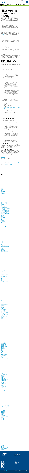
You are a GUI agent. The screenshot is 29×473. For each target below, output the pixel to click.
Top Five (15, 164)
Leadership (2, 183)
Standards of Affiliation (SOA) (5, 405)
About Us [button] (5, 5)
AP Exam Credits (3, 221)
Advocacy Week (3, 218)
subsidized (2, 413)
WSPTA (3, 3)
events (2, 279)
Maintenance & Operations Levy (5, 335)
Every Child (2, 280)
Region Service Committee (4, 379)
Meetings (2, 339)
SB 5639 (16, 53)
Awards (2, 228)
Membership (2, 4)
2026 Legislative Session (4, 212)
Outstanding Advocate (4, 364)
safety (1, 384)
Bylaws (2, 243)
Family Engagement (23, 4)
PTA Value (2, 373)
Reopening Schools (3, 380)
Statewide (2, 409)
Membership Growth (3, 345)
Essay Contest (3, 277)
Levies (1, 332)
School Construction (3, 386)
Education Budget (3, 270)
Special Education (3, 191)
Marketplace (2, 337)
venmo (2, 438)
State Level (2, 408)
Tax (1, 420)
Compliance (2, 253)
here (8, 151)
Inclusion (2, 315)
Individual (2, 317)
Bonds (1, 240)
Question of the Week (4, 374)
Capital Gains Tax (3, 245)
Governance (2, 181)
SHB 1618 (5, 124)
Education (7, 162)
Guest (1, 306)
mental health (2, 347)
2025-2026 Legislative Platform (5, 210)
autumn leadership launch (4, 226)
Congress (2, 254)
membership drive (3, 343)
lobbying (2, 334)
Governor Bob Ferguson (4, 302)
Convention (2, 255)
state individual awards (4, 407)
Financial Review (3, 291)
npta (1, 356)
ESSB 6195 (2, 278)
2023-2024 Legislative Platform (5, 204)
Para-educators (3, 368)
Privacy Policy (23, 470)
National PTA (2, 351)
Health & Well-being (16, 162)
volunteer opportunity (4, 441)
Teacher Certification (4, 422)
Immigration (2, 313)
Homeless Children (3, 311)
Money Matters (3, 348)
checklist (2, 248)
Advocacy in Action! (3, 217)
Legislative (2, 184)
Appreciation (2, 222)
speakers (2, 398)
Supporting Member (3, 418)
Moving (2, 350)
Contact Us (2, 460)
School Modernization (4, 388)
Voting (1, 442)
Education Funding (3, 271)
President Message (3, 369)
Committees (2, 252)
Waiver (2, 443)
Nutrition (2, 357)
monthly (2, 349)
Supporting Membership (4, 419)
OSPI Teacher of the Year (4, 363)
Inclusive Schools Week (4, 316)
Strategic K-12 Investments (4, 410)
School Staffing (3, 390)
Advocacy (7, 4)
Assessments (2, 224)
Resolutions (2, 382)
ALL (1, 219)
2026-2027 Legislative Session (5, 213)
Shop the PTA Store (16, 462)
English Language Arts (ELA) (4, 273)
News (1, 186)
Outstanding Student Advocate (5, 367)
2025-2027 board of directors (5, 211)
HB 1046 (2, 308)
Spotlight (2, 402)
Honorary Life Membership (4, 312)
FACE (1, 283)
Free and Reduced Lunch (4, 296)
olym (1, 361)
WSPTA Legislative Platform (4, 448)
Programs (17, 4)
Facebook (15, 455)
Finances (2, 180)
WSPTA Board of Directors (4, 447)
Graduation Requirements (4, 304)
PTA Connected (3, 372)
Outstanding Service (3, 366)
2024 (1, 205)
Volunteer (2, 440)
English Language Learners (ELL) (5, 274)
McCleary (2, 338)
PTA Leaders (12, 4)
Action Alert (2, 215)
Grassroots (2, 305)
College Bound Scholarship (4, 251)
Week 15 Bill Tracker (4, 160)
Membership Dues (3, 344)
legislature (2, 331)
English (22, 0)
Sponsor (2, 400)
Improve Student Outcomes (4, 314)
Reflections (2, 189)
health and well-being (4, 309)
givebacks (2, 299)
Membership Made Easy (4, 346)
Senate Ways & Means (4, 391)
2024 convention (3, 206)
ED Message (2, 269)
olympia (2, 362)
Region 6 (2, 377)
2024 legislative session (4, 207)
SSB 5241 (5, 122)
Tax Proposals (3, 421)
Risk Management (3, 383)
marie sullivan (2, 336)
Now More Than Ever (4, 355)
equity (1, 275)
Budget (2, 242)
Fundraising (2, 298)
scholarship (2, 385)
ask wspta (2, 223)
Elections (2, 272)
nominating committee (4, 354)
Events (1, 5)
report (2, 381)
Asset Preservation (3, 225)
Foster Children (3, 295)
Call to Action (2, 244)
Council (2, 258)
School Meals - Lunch (3, 387)
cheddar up (2, 249)
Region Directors (3, 378)
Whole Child (2, 446)
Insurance (2, 320)
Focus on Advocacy (3, 294)
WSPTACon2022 (3, 449)
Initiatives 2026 (3, 319)
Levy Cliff (2, 333)
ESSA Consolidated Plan (4, 276)
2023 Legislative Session (4, 203)
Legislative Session (11, 164)
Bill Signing (3, 164)
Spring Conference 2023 (4, 404)
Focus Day (2, 292)
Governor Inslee (3, 303)
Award (1, 227)
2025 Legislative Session (4, 209)
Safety (1, 190)
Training (2, 192)
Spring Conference (3, 403)
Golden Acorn (2, 300)
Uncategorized (3, 193)
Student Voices (3, 412)
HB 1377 (5, 71)
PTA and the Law (3, 371)
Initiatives (2, 318)
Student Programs (3, 411)
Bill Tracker (6, 164)
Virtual (2, 439)
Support (2, 417)
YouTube (17, 455)
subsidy (2, 414)
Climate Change (3, 250)
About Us (2, 467)
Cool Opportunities (3, 256)
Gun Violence (2, 307)
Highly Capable (3, 310)
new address (2, 352)
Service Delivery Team (4, 392)
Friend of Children (3, 297)
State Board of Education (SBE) (5, 406)
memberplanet (3, 340)
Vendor (2, 437)
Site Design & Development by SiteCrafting (25, 470)
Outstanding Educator (4, 365)
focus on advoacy (3, 293)
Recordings (2, 375)
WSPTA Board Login (4, 470)
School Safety (2, 389)
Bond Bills (2, 239)
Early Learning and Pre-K (4, 268)
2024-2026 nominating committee (5, 208)
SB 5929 (3, 34)
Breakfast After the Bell (4, 241)
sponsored (2, 401)
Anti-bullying (2, 220)
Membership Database (4, 342)
